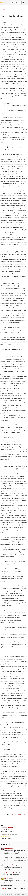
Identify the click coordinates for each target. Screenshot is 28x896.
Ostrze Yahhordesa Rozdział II (7, 816)
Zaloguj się (3, 888)
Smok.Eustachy (8, 827)
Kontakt (22, 894)
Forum (8, 894)
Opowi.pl (3, 2)
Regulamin (17, 894)
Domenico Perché (9, 848)
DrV (5, 878)
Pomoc (12, 894)
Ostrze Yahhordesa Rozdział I (17, 814)
